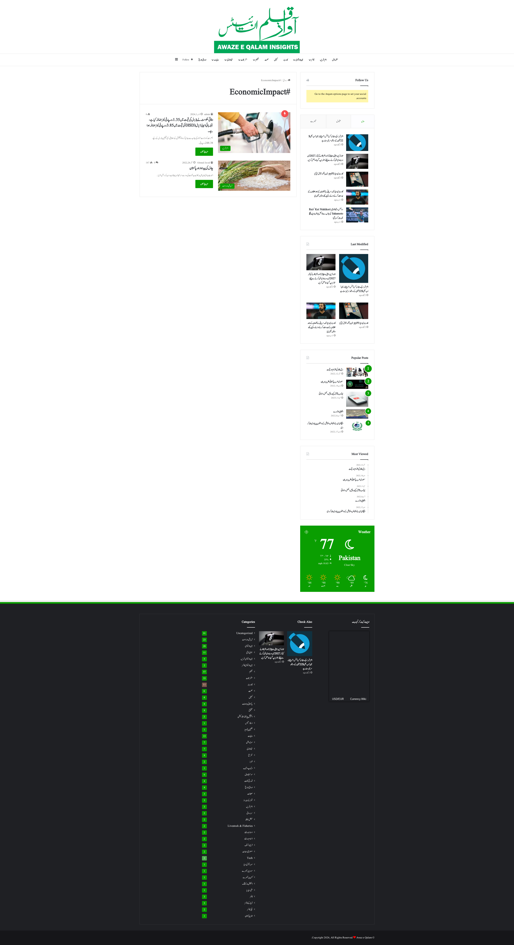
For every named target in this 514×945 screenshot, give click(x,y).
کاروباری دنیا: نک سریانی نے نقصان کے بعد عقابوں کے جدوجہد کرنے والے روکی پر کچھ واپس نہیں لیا (322, 327)
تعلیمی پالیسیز (248, 730)
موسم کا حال (249, 775)
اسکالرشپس (249, 723)
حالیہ (362, 121)
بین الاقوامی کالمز (247, 665)
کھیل (276, 60)
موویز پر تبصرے (247, 871)
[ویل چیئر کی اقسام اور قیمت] (357, 372)
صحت (266, 60)
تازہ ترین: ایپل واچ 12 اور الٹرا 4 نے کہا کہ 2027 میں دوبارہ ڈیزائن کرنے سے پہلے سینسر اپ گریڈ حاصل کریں (322, 278)
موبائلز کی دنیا (248, 865)
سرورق (285, 80)
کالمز (312, 60)
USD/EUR (338, 698)
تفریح (250, 755)
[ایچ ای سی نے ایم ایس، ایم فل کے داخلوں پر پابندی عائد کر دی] (357, 426)
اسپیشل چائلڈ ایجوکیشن (245, 717)
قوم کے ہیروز (248, 800)
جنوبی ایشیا (249, 652)
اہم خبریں (323, 60)
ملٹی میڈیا (250, 890)
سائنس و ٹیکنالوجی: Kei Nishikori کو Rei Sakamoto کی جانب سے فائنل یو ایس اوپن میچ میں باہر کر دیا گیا (326, 213)
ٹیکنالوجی (230, 60)
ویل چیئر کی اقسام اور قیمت (335, 370)
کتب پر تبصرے (248, 877)
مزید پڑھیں (204, 152)
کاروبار (285, 60)
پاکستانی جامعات (247, 704)
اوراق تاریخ (202, 60)
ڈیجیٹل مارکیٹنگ (247, 884)
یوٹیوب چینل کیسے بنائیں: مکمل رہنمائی (331, 394)
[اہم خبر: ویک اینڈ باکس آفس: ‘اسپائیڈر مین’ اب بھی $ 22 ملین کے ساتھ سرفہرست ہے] (357, 142)
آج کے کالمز (249, 903)
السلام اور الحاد (248, 839)
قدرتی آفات (248, 781)
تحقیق (251, 710)
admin (207, 114)
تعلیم (257, 60)
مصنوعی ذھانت (247, 852)
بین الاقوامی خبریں (247, 659)
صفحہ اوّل (335, 60)
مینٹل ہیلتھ (249, 820)
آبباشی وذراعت (247, 640)
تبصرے (313, 121)
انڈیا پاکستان (249, 916)
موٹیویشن (249, 742)
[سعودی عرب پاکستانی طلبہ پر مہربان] (357, 384)
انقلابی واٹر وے (338, 412)
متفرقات (244, 60)
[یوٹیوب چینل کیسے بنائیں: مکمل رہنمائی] (357, 399)
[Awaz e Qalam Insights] (257, 26)
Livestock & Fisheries (240, 826)
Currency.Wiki (358, 698)
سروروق (250, 813)
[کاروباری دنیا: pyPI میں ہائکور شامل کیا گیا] (357, 179)
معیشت (250, 794)
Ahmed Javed (203, 162)
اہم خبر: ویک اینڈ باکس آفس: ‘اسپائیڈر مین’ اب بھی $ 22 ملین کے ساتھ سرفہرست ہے (326, 138)
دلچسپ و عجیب (248, 768)
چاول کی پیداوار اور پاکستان (201, 168)
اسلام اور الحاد (248, 832)
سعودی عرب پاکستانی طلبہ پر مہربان (332, 382)
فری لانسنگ (249, 845)
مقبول (338, 121)
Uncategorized (244, 633)
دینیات (216, 60)
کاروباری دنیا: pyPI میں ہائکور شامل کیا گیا (328, 174)
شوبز (251, 762)
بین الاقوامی (299, 60)
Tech (250, 858)
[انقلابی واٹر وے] (357, 414)
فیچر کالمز (250, 909)
